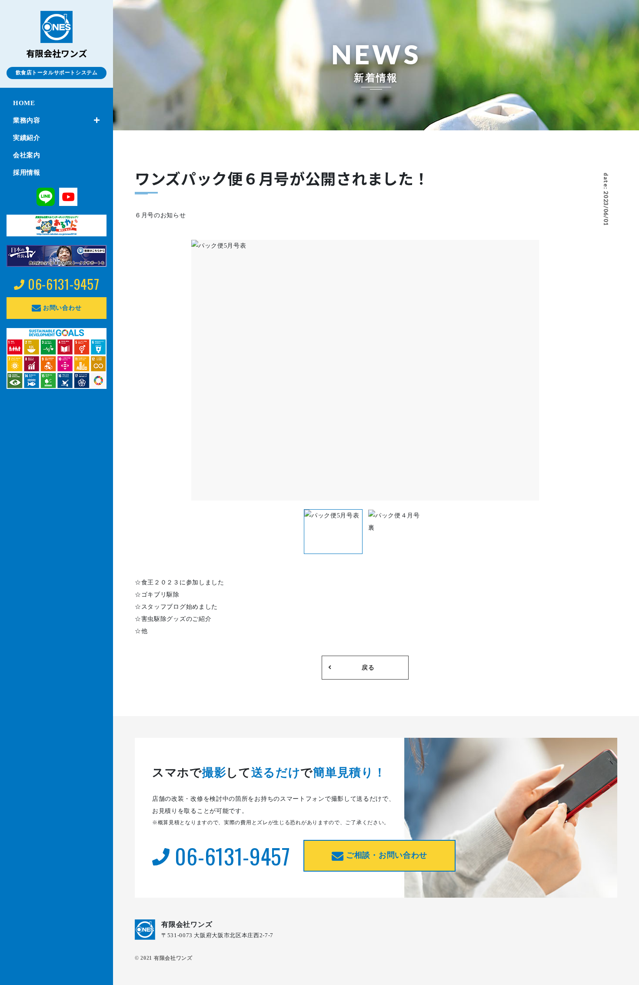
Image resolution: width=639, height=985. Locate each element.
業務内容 (26, 120)
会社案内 (26, 155)
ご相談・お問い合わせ (385, 855)
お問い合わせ (61, 308)
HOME (24, 102)
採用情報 (26, 172)
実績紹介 (26, 137)
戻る (368, 667)
